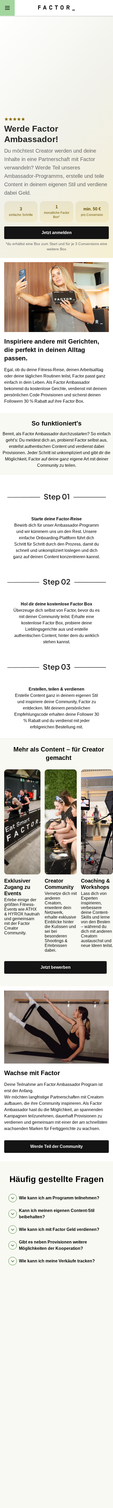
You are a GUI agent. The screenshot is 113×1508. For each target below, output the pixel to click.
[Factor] (56, 8)
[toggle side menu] (7, 8)
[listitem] (56, 517)
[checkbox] (6, 119)
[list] (58, 862)
